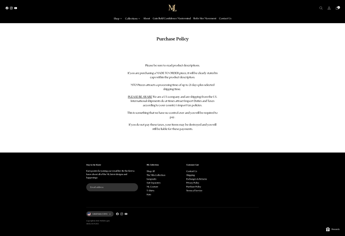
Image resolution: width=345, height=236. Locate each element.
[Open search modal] (321, 8)
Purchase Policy (193, 186)
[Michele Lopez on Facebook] (7, 8)
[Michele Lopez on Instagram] (11, 8)
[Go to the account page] (329, 8)
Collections (131, 18)
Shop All (151, 171)
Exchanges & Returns (196, 179)
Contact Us (225, 18)
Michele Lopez (105, 221)
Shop (116, 18)
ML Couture (152, 186)
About (146, 18)
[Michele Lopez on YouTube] (15, 8)
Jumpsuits (151, 179)
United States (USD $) (100, 214)
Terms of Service (194, 190)
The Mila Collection (156, 175)
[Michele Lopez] (172, 8)
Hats (149, 194)
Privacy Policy (192, 182)
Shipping (190, 175)
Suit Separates (154, 182)
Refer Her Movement (204, 18)
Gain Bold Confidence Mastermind (172, 18)
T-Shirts (150, 190)
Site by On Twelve (92, 224)
